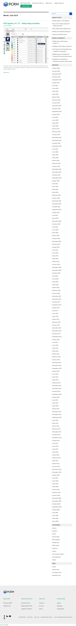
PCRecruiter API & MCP (26, 606)
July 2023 (55, 149)
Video (54, 559)
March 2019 (56, 261)
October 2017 (56, 302)
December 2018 (57, 267)
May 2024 (55, 123)
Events (54, 528)
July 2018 (55, 276)
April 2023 (55, 157)
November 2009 (57, 501)
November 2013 (57, 414)
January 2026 (56, 71)
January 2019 (56, 264)
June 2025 (55, 88)
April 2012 (55, 452)
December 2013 (57, 411)
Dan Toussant (56, 49)
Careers (41, 608)
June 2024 (55, 120)
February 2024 (56, 131)
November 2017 (57, 299)
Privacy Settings (4, 624)
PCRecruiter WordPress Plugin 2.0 (62, 31)
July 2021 (55, 215)
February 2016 (56, 356)
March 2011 (56, 463)
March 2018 (56, 287)
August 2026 (56, 68)
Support (59, 603)
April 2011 (55, 460)
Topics (54, 551)
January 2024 (56, 134)
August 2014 (56, 397)
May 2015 (55, 377)
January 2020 (56, 238)
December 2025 (57, 74)
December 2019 (57, 241)
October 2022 (56, 175)
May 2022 (55, 189)
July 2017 (55, 310)
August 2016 (56, 339)
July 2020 (55, 227)
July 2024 (55, 117)
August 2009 (56, 509)
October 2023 (56, 143)
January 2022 (56, 198)
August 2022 (56, 180)
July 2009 (55, 512)
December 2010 (57, 469)
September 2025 (57, 79)
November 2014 (57, 388)
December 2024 (57, 105)
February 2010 (56, 492)
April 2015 (55, 380)
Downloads (59, 606)
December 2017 (57, 296)
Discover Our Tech (37, 3)
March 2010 (56, 489)
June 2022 (55, 186)
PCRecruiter (56, 542)
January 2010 (56, 495)
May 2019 (55, 255)
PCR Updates (56, 539)
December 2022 (57, 169)
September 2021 (57, 209)
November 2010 (57, 472)
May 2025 (55, 91)
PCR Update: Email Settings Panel (61, 28)
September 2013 (57, 417)
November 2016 (57, 330)
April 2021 (55, 218)
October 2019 (56, 244)
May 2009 (55, 518)
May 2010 (55, 483)
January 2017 (56, 325)
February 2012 (56, 457)
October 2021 (56, 206)
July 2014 (55, 400)
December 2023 (57, 137)
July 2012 (55, 443)
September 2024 (57, 111)
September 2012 (57, 437)
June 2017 (55, 313)
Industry (55, 531)
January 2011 (56, 466)
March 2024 (56, 128)
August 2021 (56, 212)
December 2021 (57, 201)
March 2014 (56, 408)
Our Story (41, 606)
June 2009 (55, 515)
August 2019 (56, 247)
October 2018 (56, 273)
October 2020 (56, 224)
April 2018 (55, 284)
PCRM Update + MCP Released (61, 20)
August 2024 (56, 114)
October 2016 (56, 333)
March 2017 (56, 319)
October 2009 (56, 504)
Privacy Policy (30, 617)
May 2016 (55, 348)
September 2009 (57, 507)
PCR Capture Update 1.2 (65, 46)
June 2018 (55, 279)
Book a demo (26, 6)
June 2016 (55, 345)
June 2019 (55, 253)
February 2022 (56, 195)
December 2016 (57, 328)
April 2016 (55, 351)
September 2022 (57, 178)
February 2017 (56, 322)
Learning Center (60, 608)
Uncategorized (56, 557)
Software (55, 548)
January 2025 (56, 102)
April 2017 (55, 316)
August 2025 (56, 82)
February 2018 (56, 290)
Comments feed (57, 572)
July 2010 (55, 478)
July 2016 (55, 342)
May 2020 (55, 232)
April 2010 (55, 486)
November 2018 (57, 270)
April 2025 (55, 94)
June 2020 (55, 229)
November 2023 (57, 140)
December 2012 (57, 431)
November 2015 (57, 365)
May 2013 (55, 423)
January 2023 (56, 166)
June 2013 (55, 420)
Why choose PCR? (25, 3)
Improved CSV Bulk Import (60, 34)
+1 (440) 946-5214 (22, 617)
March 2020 (56, 235)
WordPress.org (57, 575)
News (54, 534)
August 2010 (56, 475)
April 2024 (55, 126)
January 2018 (56, 293)
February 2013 (56, 429)
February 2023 (56, 163)
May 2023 (55, 154)
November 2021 (57, 203)
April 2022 (55, 192)
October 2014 (56, 391)
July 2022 (55, 183)
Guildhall (55, 59)
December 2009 (57, 498)
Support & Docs (58, 3)
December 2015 (57, 362)
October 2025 (56, 77)
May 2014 (55, 403)
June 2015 (55, 374)
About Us (48, 3)
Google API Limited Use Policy (46, 617)
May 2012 (55, 449)
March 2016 (56, 354)
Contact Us (41, 603)
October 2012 (56, 434)
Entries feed (56, 569)
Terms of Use (36, 617)
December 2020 (57, 221)
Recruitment (56, 545)
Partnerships (56, 536)
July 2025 (55, 85)
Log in (54, 566)
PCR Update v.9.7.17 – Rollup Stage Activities (21, 23)
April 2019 (55, 258)
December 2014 (57, 385)
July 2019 (55, 250)
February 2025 (56, 100)
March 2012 (56, 455)
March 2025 (56, 97)
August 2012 (56, 440)
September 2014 (57, 394)
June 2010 (55, 481)
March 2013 (56, 426)
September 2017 (57, 304)
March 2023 (56, 160)
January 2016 (56, 359)
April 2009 (55, 521)
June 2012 (55, 446)
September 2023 (57, 146)
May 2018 (55, 281)
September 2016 (57, 336)
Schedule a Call (6, 606)
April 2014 (55, 405)
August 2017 (56, 307)
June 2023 (55, 152)
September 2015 (57, 368)
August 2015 (56, 371)
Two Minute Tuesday (58, 554)
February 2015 (56, 382)
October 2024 (56, 108)
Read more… (6, 72)
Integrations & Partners (26, 608)
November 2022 (57, 172)
